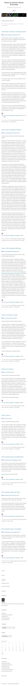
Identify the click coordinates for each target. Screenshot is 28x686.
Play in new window (9, 115)
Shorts (3, 121)
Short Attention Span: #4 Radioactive (13, 457)
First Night (4, 613)
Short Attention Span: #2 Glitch (11, 492)
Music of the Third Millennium (7, 669)
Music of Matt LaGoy (6, 667)
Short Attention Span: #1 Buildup (11, 529)
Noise (22, 120)
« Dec (3, 653)
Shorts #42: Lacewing (6, 617)
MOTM (19, 120)
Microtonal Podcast (5, 666)
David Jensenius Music (6, 663)
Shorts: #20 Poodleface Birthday (11, 248)
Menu (14, 10)
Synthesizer (16, 240)
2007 (12, 238)
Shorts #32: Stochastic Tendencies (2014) (14, 32)
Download (17, 115)
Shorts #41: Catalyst (5, 619)
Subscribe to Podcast (6, 586)
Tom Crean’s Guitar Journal (7, 671)
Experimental (4, 240)
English (23, 238)
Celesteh (15, 238)
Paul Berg (16, 38)
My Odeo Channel (5, 474)
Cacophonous (4, 661)
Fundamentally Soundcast (7, 664)
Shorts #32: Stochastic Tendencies (9, 34)
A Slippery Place (5, 616)
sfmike (3, 137)
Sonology (6, 121)
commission (15, 120)
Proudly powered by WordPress (13, 683)
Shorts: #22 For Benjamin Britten (11, 130)
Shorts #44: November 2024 (7, 614)
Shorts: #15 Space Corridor (10, 315)
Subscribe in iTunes (5, 583)
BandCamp (4, 591)
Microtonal (20, 359)
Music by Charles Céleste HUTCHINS (14, 4)
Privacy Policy (4, 675)
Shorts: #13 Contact (7, 369)
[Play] (2, 113)
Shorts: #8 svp (6, 415)
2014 (12, 120)
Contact (3, 570)
